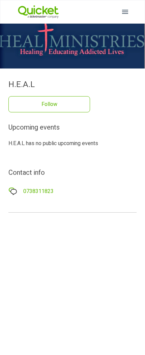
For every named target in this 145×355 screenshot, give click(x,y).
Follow (49, 104)
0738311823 (38, 191)
